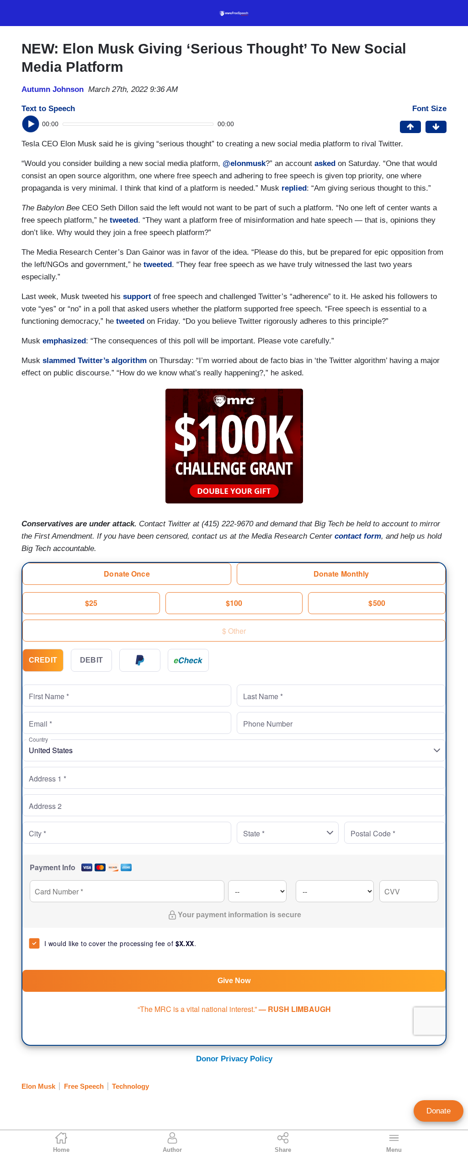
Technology (130, 1086)
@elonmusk (243, 163)
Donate (438, 1111)
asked (324, 163)
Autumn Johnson (52, 89)
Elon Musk (38, 1086)
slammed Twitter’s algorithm (95, 360)
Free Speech (84, 1086)
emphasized (64, 341)
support (137, 296)
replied (294, 188)
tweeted (124, 220)
